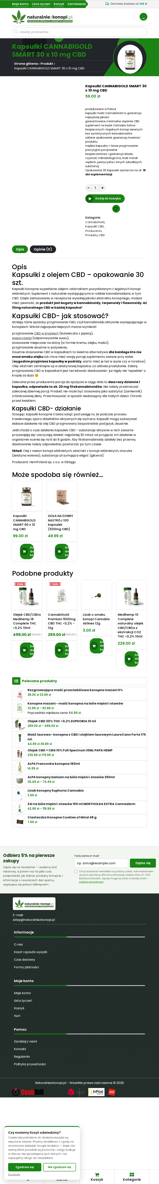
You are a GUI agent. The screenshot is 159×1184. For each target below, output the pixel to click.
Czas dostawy (24, 959)
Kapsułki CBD (94, 226)
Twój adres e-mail (86, 856)
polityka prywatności (91, 882)
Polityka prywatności (30, 1064)
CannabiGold (94, 222)
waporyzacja (22, 338)
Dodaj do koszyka (108, 198)
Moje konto (20, 4)
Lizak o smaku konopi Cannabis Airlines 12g (96, 619)
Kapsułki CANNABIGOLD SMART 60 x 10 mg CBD (24, 522)
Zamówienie (76, 4)
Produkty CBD (95, 235)
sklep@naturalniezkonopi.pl (34, 920)
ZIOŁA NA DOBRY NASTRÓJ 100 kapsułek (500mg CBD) (60, 522)
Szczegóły (14, 1175)
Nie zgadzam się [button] (59, 1167)
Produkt (47, 63)
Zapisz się (142, 863)
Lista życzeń (41, 4)
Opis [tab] (20, 249)
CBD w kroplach (46, 333)
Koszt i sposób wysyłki (30, 952)
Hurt (17, 1016)
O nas (18, 944)
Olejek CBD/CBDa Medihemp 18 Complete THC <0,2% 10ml (27, 621)
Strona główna (26, 63)
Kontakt (20, 1049)
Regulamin (22, 1056)
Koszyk (59, 4)
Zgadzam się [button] (25, 1167)
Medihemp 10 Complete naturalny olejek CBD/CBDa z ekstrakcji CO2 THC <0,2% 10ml (130, 626)
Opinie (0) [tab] (43, 249)
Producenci (93, 231)
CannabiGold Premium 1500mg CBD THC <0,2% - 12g (61, 621)
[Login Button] (143, 17)
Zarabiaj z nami (25, 1041)
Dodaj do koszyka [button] (32, 551)
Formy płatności (26, 967)
